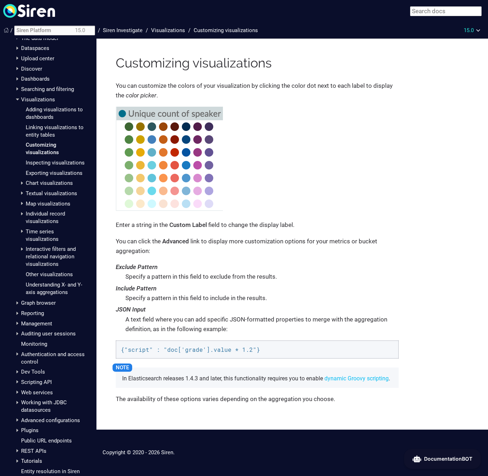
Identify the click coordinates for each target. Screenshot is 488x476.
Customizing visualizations (226, 30)
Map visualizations (48, 204)
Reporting (32, 313)
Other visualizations (49, 274)
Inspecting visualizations (55, 162)
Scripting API (36, 382)
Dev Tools (33, 372)
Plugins (30, 430)
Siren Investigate (123, 30)
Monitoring (34, 344)
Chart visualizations (49, 183)
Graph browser (38, 303)
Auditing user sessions (48, 333)
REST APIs (33, 451)
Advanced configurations (50, 420)
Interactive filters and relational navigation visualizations (51, 256)
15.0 (469, 30)
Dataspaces (35, 48)
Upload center (37, 58)
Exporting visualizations (54, 173)
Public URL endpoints (46, 440)
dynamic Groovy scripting (356, 378)
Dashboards (35, 79)
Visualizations (38, 99)
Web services (37, 392)
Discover (31, 69)
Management (36, 323)
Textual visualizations (51, 193)
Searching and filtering (47, 89)
